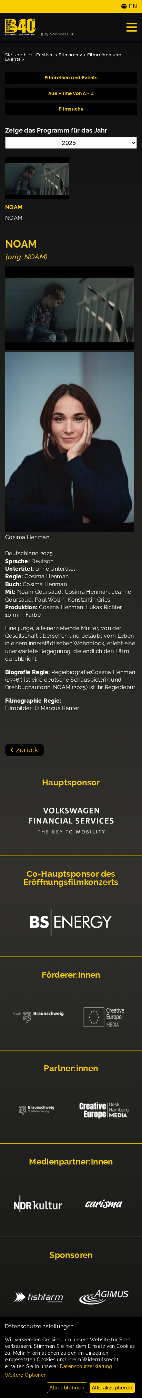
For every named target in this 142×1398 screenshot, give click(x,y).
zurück (27, 750)
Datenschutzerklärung (86, 1366)
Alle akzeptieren (112, 1388)
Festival (45, 54)
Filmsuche (71, 109)
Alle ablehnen (66, 1388)
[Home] (39, 27)
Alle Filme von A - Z (71, 93)
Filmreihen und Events (71, 77)
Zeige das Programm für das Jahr (56, 130)
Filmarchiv (70, 54)
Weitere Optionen (26, 1375)
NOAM (14, 207)
